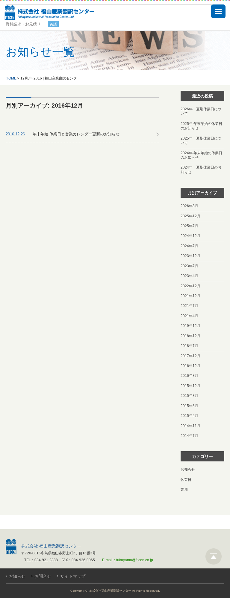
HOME (11, 78)
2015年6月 (189, 406)
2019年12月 (190, 326)
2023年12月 (190, 256)
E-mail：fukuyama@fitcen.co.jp (127, 560)
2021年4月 (189, 316)
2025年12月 (190, 216)
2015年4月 (189, 416)
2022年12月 (190, 286)
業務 (184, 489)
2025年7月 (189, 226)
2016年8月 (189, 376)
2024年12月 (190, 236)
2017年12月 (190, 356)
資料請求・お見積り (23, 24)
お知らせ (188, 469)
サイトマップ (72, 576)
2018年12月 (190, 336)
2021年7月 (189, 306)
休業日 (186, 480)
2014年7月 (189, 436)
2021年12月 (190, 296)
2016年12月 (190, 366)
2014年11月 (190, 426)
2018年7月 (189, 346)
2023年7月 (189, 266)
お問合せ (42, 576)
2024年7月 (189, 246)
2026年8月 (189, 206)
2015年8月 (189, 396)
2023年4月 (189, 276)
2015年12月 (190, 386)
